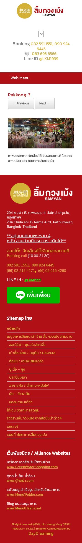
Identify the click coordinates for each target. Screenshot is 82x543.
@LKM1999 (48, 58)
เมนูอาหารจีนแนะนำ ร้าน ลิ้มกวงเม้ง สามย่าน (39, 336)
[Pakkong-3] (41, 147)
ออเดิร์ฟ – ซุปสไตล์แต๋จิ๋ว (27, 344)
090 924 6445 (43, 265)
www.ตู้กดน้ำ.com (20, 480)
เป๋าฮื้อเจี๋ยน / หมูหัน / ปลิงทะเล (32, 353)
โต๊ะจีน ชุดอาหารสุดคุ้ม (23, 410)
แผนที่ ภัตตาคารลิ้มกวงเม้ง (27, 434)
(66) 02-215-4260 (52, 271)
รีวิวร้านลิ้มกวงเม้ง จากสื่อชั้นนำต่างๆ (34, 418)
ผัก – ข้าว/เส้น (19, 393)
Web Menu (19, 78)
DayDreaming (41, 533)
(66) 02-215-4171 (21, 271)
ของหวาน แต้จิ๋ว (20, 402)
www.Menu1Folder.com (25, 494)
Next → (44, 103)
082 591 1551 (41, 44)
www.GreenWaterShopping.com (32, 466)
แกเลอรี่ (12, 426)
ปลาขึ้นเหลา (18, 377)
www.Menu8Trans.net (24, 508)
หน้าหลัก (13, 328)
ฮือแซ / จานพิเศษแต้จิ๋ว (26, 361)
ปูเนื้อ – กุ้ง (17, 369)
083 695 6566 (44, 53)
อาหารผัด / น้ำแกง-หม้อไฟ (29, 385)
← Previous (21, 103)
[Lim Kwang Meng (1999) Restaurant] (41, 10)
